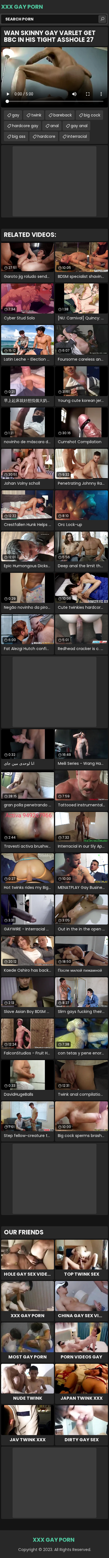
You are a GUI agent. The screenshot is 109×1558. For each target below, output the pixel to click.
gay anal (79, 126)
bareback (62, 115)
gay (15, 115)
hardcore (46, 136)
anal (54, 126)
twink (36, 115)
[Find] (102, 19)
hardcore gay (25, 126)
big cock (92, 115)
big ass (18, 136)
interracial (77, 136)
